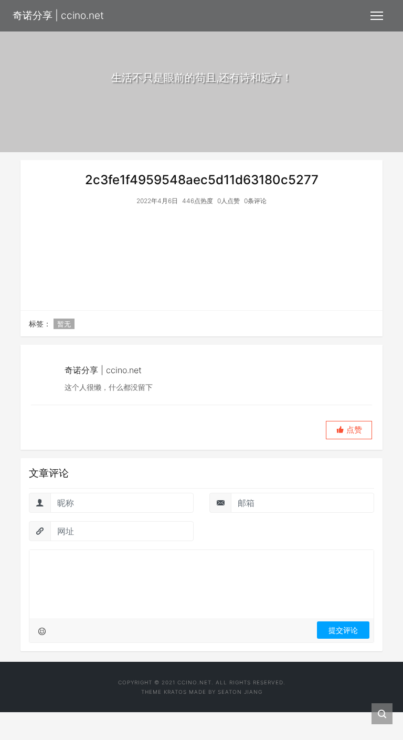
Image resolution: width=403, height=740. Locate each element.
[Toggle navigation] (376, 15)
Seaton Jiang (240, 692)
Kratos (175, 692)
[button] (349, 430)
